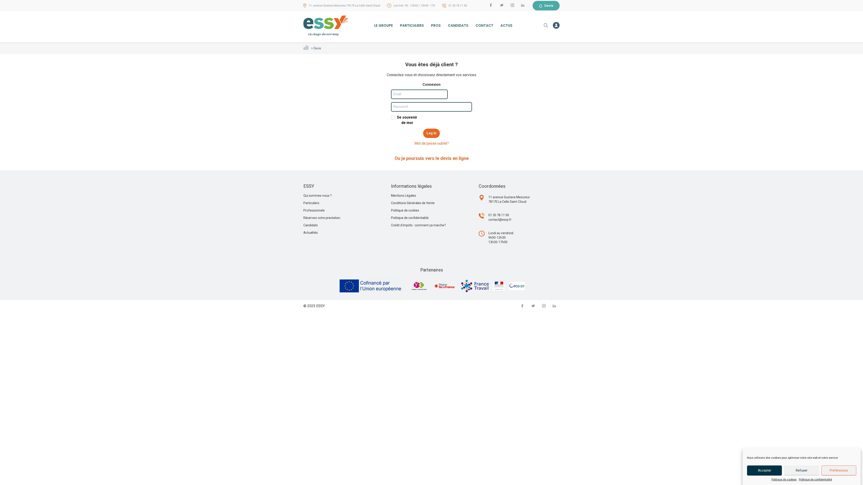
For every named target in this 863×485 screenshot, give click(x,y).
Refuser (801, 470)
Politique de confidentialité (815, 479)
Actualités (310, 232)
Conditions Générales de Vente (413, 203)
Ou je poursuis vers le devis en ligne (432, 158)
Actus (506, 25)
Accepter (764, 470)
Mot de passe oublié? (431, 143)
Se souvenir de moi (407, 120)
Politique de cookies (784, 479)
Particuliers (412, 25)
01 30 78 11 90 (458, 5)
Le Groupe (383, 25)
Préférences (839, 470)
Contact (484, 25)
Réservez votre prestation (321, 218)
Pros (436, 25)
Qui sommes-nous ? (317, 195)
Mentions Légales (403, 195)
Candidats (458, 25)
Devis (548, 5)
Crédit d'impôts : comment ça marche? (418, 225)
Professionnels (314, 210)
